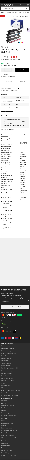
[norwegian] (6, 338)
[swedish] (2, 338)
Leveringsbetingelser (7, 351)
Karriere (3, 425)
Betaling (3, 410)
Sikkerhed (4, 388)
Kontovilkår (4, 356)
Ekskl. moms (4, 59)
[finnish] (13, 338)
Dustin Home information (8, 415)
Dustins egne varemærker (9, 430)
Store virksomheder (7, 433)
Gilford (4, 47)
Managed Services (6, 373)
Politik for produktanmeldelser (10, 368)
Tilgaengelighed (6, 363)
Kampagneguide (6, 365)
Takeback (4, 393)
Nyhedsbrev (5, 443)
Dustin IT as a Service (7, 376)
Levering (4, 403)
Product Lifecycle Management (10, 390)
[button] (18, 5)
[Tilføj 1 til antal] (13, 70)
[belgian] (20, 338)
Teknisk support (6, 413)
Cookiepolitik (5, 360)
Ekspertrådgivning (6, 450)
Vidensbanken (5, 445)
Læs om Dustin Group (7, 423)
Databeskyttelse (6, 385)
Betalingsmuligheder (7, 348)
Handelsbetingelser (7, 346)
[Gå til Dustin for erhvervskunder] (9, 5)
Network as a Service (7, 380)
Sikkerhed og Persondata (9, 438)
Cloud (3, 383)
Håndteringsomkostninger (9, 353)
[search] (27, 8)
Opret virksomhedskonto (15, 307)
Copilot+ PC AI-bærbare (8, 455)
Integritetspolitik (6, 358)
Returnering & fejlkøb (7, 405)
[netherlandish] (16, 338)
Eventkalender (5, 448)
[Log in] (25, 5)
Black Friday (5, 453)
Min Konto (4, 408)
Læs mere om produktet (7, 129)
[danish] (9, 338)
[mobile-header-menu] (2, 5)
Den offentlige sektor (7, 435)
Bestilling (4, 400)
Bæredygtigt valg (6, 428)
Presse (3, 420)
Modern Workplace (7, 378)
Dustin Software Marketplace (10, 395)
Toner (8, 12)
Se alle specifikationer (7, 111)
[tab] (5, 135)
